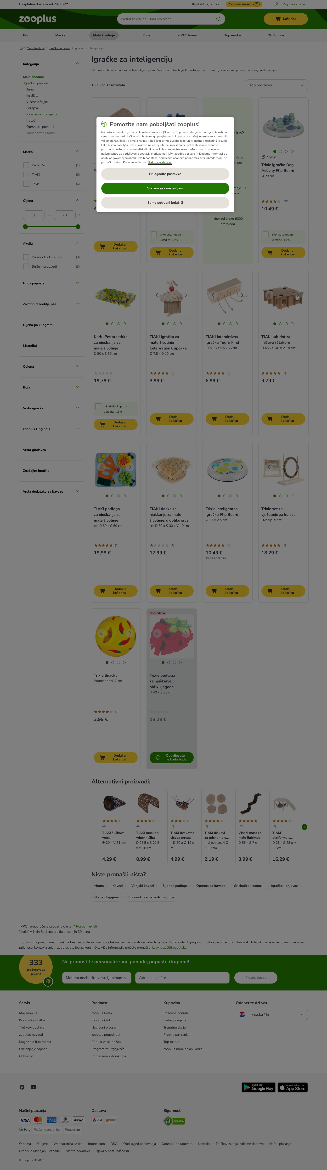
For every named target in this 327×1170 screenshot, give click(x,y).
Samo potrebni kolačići (165, 202)
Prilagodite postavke (165, 174)
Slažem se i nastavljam (165, 188)
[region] (165, 164)
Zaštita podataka (160, 162)
